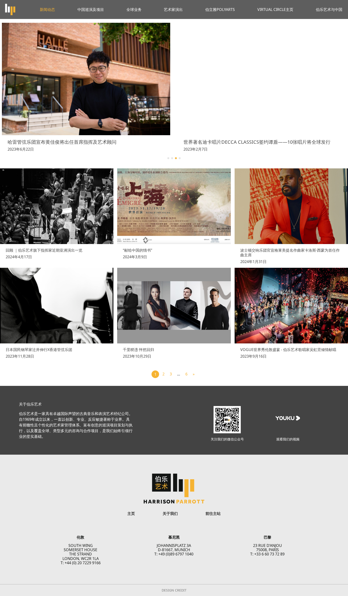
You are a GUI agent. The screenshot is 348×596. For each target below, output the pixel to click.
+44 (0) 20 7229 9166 (83, 562)
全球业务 (134, 9)
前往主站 (213, 513)
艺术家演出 (173, 9)
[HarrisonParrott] (10, 9)
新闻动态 (47, 9)
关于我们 (170, 513)
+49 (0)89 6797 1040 (175, 554)
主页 (131, 513)
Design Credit (174, 590)
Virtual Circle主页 (275, 9)
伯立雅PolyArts (220, 9)
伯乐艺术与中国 (329, 9)
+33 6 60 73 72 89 (269, 554)
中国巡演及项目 (90, 9)
